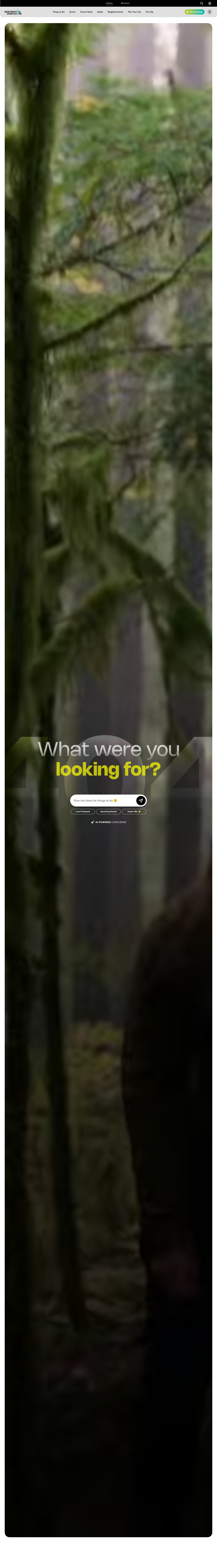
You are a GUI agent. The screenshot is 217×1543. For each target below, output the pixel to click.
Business (125, 3)
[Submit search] (202, 3)
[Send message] (141, 800)
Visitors (109, 3)
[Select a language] (210, 3)
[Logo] (13, 11)
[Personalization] (209, 12)
